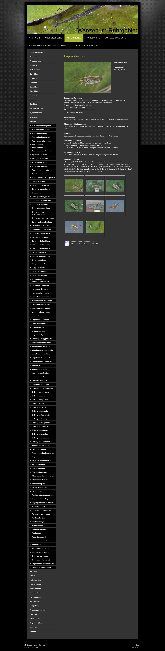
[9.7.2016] (74, 185)
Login (138, 645)
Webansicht (136, 647)
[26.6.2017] (95, 186)
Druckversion (32, 645)
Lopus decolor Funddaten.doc (82, 241)
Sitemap (42, 645)
